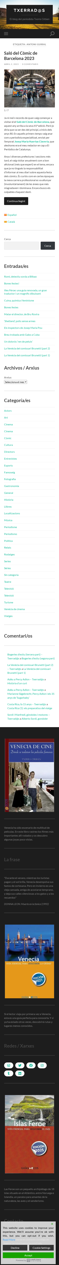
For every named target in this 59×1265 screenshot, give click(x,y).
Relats (7, 547)
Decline (15, 1247)
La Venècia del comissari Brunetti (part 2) (27, 348)
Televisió (9, 588)
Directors (9, 451)
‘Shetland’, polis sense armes (19, 321)
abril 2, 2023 (11, 64)
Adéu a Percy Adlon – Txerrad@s (25, 679)
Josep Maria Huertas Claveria (31, 141)
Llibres (8, 506)
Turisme (8, 602)
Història (8, 499)
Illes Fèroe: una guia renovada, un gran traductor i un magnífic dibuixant (25, 292)
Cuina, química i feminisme (19, 300)
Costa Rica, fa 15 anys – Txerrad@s (26, 704)
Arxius (7, 377)
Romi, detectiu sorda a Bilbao (20, 276)
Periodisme (10, 527)
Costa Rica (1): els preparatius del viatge (29, 708)
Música (8, 520)
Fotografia (10, 479)
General (8, 492)
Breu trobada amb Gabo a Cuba (21, 334)
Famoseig (9, 472)
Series (7, 561)
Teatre (7, 581)
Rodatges (9, 554)
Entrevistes (10, 458)
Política (8, 540)
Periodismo (10, 533)
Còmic (7, 438)
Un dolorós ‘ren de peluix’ (18, 341)
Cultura (8, 444)
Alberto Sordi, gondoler (35, 718)
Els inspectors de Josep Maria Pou (23, 327)
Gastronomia (11, 485)
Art (6, 417)
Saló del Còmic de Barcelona (33, 121)
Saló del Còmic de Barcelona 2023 (20, 55)
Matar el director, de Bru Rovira (21, 314)
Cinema (8, 424)
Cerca (7, 239)
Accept (28, 1255)
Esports (8, 465)
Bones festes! (11, 283)
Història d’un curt (17, 683)
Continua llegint (16, 201)
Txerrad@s (29, 10)
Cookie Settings (41, 1247)
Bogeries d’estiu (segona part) (38, 658)
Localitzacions (12, 513)
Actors (8, 410)
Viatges (8, 615)
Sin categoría (11, 574)
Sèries (7, 568)
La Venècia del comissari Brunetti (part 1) (27, 355)
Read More (9, 1239)
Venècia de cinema (14, 609)
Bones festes (11, 307)
